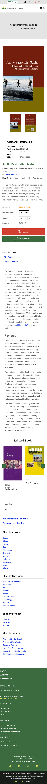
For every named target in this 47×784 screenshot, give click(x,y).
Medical (6, 591)
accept (30, 781)
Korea (5, 544)
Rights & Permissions (10, 745)
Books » (4, 671)
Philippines (7, 550)
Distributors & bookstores (11, 732)
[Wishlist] (31, 2)
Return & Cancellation (10, 742)
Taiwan (6, 547)
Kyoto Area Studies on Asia (13, 648)
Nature (5, 594)
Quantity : (6, 218)
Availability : (7, 207)
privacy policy (18, 781)
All (12, 28)
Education (7, 585)
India (5, 565)
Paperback (7, 622)
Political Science (9, 597)
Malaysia (6, 559)
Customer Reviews (10, 262)
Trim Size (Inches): (10, 153)
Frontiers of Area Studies (12, 642)
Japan (5, 538)
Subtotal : (6, 223)
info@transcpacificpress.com (13, 696)
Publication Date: (13, 149)
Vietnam (6, 556)
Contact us (6, 711)
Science (6, 603)
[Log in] (21, 2)
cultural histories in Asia (21, 325)
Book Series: (7, 178)
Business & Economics (12, 582)
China (5, 541)
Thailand (6, 553)
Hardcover (7, 619)
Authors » (5, 675)
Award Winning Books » (15, 519)
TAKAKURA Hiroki (12, 174)
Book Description (9, 253)
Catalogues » (6, 678)
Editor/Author (8, 257)
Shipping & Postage (9, 728)
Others (5, 568)
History (5, 588)
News (4, 715)
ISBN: (9, 157)
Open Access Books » (14, 523)
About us (6, 708)
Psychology (7, 600)
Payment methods (9, 725)
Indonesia (7, 562)
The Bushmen (32, 483)
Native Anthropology (11, 488)
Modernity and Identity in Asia (14, 651)
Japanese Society (10, 645)
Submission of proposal (11, 690)
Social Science (9, 606)
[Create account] (26, 2)
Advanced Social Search (12, 639)
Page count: (11, 146)
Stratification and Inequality (13, 654)
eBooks (6, 625)
